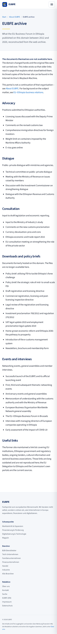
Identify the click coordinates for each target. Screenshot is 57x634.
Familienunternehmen (11, 558)
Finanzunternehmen (10, 562)
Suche (4, 594)
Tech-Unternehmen (10, 554)
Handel (5, 566)
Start (4, 17)
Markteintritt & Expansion (12, 526)
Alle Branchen (8, 573)
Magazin (5, 537)
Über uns (6, 586)
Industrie (6, 569)
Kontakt (5, 590)
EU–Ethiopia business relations (28, 92)
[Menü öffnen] (52, 4)
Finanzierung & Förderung (13, 530)
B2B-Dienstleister (9, 550)
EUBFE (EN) (6, 598)
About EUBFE (14, 17)
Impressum (7, 601)
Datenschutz (7, 605)
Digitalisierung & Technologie (14, 534)
